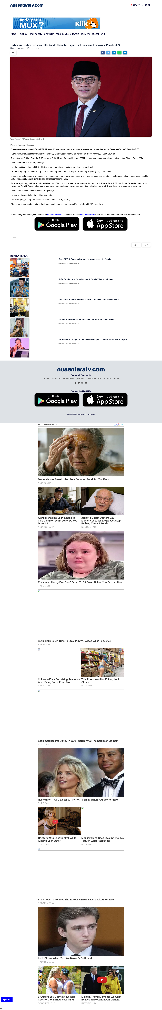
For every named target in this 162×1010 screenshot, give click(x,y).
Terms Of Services (68, 379)
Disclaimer (80, 379)
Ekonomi (24, 34)
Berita (15, 238)
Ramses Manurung (26, 145)
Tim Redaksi (107, 379)
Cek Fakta (85, 34)
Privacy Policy (55, 379)
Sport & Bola (36, 34)
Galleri (95, 34)
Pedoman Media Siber (94, 379)
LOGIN (147, 5)
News (13, 34)
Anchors (116, 379)
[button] (103, 52)
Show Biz (74, 34)
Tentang (46, 379)
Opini (102, 34)
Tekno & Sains (62, 34)
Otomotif (49, 34)
